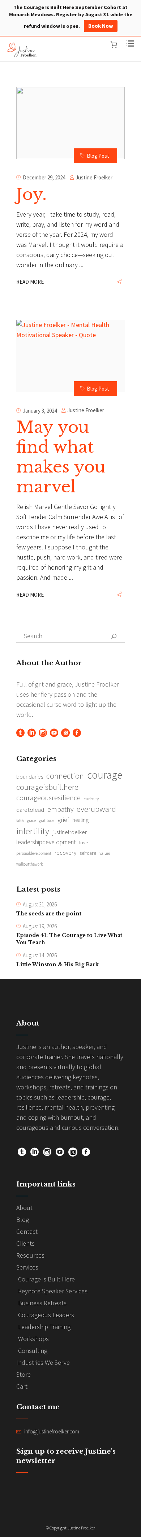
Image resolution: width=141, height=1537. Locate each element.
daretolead (30, 810)
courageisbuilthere (47, 787)
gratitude (46, 820)
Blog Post (98, 155)
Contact (27, 1231)
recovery (65, 852)
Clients (25, 1243)
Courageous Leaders (46, 1315)
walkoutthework (29, 864)
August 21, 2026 (40, 904)
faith (20, 820)
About (24, 1207)
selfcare (88, 853)
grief (63, 819)
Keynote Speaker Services (52, 1291)
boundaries (29, 776)
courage (104, 775)
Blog (22, 1219)
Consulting (32, 1350)
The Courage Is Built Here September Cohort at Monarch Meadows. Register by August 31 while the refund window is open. (70, 16)
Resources (30, 1255)
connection (65, 776)
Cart (21, 1386)
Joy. (31, 194)
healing (80, 820)
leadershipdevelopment (46, 842)
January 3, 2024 (40, 410)
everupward (96, 809)
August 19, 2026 (40, 926)
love (83, 842)
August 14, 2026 (40, 955)
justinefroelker (69, 832)
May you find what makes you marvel (61, 457)
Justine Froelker (94, 177)
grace (31, 820)
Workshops (33, 1338)
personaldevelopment (33, 853)
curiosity (91, 798)
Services (27, 1267)
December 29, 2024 (44, 177)
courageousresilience (48, 797)
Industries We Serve (43, 1362)
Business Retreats (42, 1303)
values (104, 853)
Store (23, 1374)
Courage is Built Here (46, 1279)
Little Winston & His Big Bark (57, 964)
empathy (60, 809)
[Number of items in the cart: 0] (114, 44)
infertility (32, 831)
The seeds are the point (48, 913)
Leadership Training (44, 1327)
